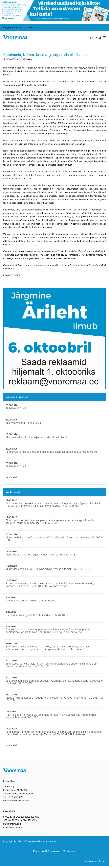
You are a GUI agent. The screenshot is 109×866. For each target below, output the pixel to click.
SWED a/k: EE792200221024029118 (21, 816)
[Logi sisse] (100, 37)
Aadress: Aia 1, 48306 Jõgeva (18, 793)
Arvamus (27, 59)
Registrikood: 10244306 (15, 790)
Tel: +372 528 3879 (13, 797)
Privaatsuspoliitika (12, 827)
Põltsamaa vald (53, 851)
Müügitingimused (12, 823)
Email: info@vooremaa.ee (16, 800)
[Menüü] (104, 37)
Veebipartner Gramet (95, 861)
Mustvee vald (69, 851)
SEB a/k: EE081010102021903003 (20, 820)
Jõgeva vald (39, 851)
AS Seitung (8, 786)
